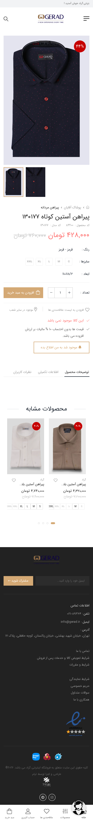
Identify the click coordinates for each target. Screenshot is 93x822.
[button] (53, 523)
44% (80, 46)
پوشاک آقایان (72, 207)
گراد (84, 479)
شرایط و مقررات (79, 664)
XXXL (51, 507)
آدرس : (84, 629)
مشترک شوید (19, 580)
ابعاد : (85, 274)
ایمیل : (85, 621)
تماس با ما (82, 651)
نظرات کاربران (22, 372)
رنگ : (85, 249)
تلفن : (85, 613)
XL (21, 507)
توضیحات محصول (77, 372)
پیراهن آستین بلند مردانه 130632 (63, 484)
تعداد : (84, 292)
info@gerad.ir (70, 621)
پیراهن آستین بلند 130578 (26, 484)
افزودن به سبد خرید (20, 292)
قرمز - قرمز (66, 249)
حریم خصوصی (80, 686)
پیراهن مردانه (50, 207)
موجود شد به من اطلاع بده (59, 347)
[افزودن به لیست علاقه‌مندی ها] (55, 480)
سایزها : (84, 261)
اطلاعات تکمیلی (48, 372)
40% (78, 426)
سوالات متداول (80, 692)
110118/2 (67, 274)
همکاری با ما (81, 699)
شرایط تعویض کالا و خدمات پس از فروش (63, 658)
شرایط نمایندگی (79, 679)
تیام (34, 774)
